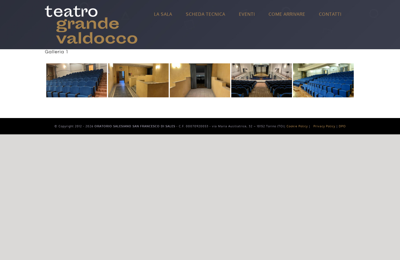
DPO (342, 126)
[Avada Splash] (91, 7)
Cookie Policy (297, 126)
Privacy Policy (324, 126)
